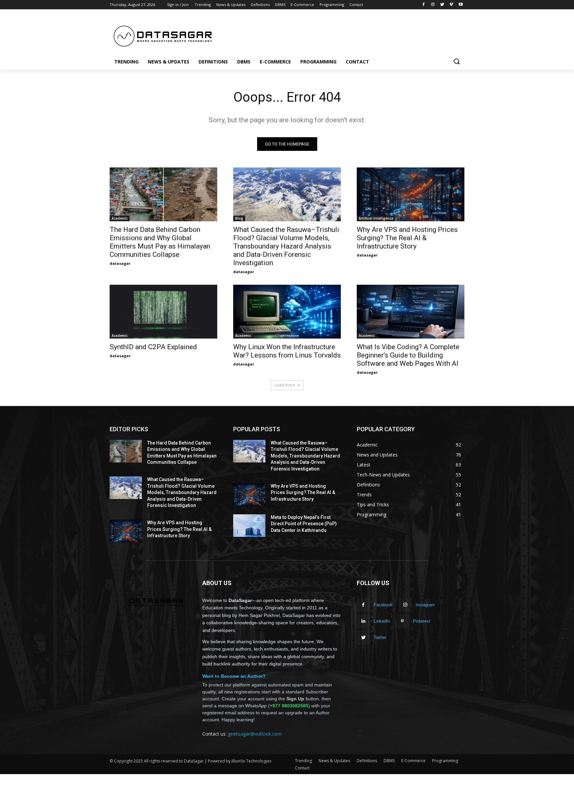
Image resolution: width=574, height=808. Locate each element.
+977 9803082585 (289, 705)
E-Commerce (413, 760)
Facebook (383, 604)
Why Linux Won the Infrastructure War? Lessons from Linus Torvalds (287, 351)
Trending (303, 760)
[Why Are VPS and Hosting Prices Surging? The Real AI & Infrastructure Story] (410, 194)
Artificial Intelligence (376, 218)
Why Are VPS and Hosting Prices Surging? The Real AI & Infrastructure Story (407, 238)
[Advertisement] (337, 34)
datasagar (120, 263)
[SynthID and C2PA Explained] (163, 312)
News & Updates (334, 760)
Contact (302, 768)
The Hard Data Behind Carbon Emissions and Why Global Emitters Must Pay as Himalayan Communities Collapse (160, 242)
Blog (239, 218)
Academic (120, 218)
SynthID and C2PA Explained (153, 347)
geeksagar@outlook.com (255, 734)
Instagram (425, 604)
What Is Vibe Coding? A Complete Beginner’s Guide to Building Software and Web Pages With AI (408, 355)
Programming (445, 760)
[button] (456, 62)
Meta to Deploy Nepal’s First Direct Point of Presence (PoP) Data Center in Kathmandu (304, 524)
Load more (284, 385)
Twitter (380, 637)
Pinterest (421, 621)
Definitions (367, 760)
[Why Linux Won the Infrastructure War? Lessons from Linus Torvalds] (287, 312)
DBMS (389, 760)
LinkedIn (382, 621)
